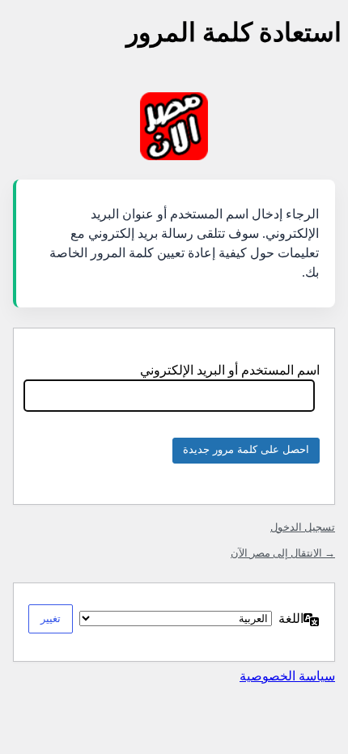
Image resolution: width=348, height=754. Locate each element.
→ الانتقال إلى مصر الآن (283, 553)
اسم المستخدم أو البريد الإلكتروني (230, 370)
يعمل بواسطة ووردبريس (174, 126)
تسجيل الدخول (302, 527)
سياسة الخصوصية (287, 676)
